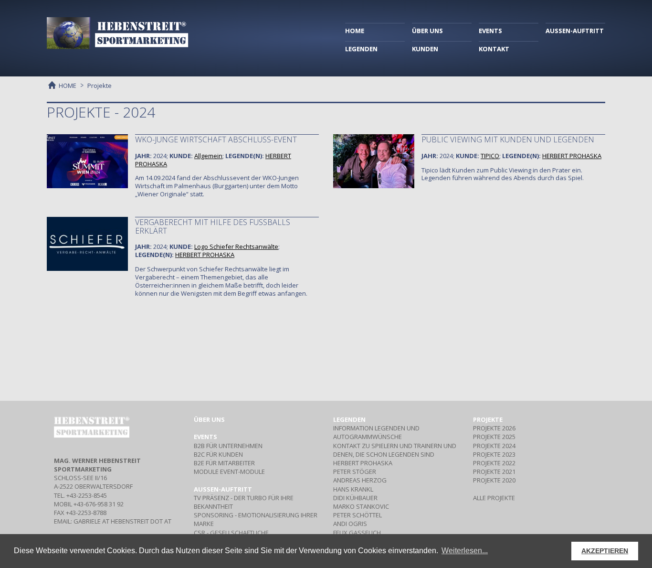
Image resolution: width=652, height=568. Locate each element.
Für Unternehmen (228, 445)
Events (205, 436)
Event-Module (229, 471)
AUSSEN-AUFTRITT (575, 30)
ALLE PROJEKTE (494, 497)
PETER (354, 471)
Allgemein (208, 155)
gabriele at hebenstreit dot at (122, 521)
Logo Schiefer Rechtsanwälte (236, 246)
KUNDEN (425, 48)
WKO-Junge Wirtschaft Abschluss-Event (216, 139)
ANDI (350, 523)
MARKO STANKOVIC (361, 506)
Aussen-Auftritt (223, 489)
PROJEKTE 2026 (494, 428)
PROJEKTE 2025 (494, 436)
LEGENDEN (361, 48)
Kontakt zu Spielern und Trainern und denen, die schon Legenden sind (394, 450)
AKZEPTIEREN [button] (604, 551)
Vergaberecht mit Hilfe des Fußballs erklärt (212, 226)
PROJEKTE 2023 (494, 454)
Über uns (209, 419)
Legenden (349, 419)
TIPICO (490, 155)
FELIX (357, 532)
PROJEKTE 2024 (494, 445)
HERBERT (571, 155)
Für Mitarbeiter (224, 463)
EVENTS (490, 30)
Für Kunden (218, 454)
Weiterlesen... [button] (465, 551)
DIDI (355, 497)
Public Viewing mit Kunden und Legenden (507, 139)
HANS (353, 489)
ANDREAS (360, 480)
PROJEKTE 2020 (494, 480)
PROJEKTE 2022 (494, 463)
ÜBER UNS (427, 30)
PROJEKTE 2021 (494, 471)
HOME (354, 30)
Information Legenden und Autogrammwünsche (376, 432)
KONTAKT (494, 48)
